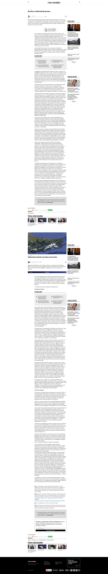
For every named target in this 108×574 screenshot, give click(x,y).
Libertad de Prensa (31, 213)
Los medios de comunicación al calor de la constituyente (41, 223)
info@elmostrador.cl (34, 564)
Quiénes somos (46, 561)
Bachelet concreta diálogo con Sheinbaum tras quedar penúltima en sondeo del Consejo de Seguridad (58, 66)
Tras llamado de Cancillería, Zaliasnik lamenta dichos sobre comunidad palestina (73, 34)
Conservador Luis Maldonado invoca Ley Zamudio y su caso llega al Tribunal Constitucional (43, 65)
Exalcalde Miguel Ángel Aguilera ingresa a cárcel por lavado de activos (58, 61)
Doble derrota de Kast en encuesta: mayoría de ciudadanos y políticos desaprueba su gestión (42, 62)
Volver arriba (29, 570)
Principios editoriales (46, 563)
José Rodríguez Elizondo (35, 261)
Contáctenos (57, 563)
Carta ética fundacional (47, 562)
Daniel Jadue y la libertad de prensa (52, 223)
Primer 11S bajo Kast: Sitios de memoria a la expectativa (73, 48)
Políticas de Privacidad (47, 564)
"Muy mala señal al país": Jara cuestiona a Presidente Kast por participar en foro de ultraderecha (73, 97)
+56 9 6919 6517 (30, 564)
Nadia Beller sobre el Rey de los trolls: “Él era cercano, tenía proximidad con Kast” (74, 90)
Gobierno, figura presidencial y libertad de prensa (61, 223)
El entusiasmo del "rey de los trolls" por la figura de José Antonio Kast (74, 59)
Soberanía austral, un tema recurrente (73, 55)
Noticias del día (72, 76)
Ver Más (45, 16)
